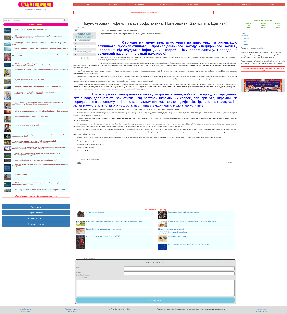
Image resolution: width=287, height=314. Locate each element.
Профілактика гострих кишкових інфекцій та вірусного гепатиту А (192, 221)
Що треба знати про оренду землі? (171, 229)
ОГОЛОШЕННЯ (192, 4)
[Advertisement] (140, 183)
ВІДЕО (219, 4)
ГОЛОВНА (86, 4)
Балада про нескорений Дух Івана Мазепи (184, 212)
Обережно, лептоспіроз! (95, 212)
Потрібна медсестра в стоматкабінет (143, 12)
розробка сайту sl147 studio (25, 310)
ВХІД (272, 4)
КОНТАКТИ (245, 4)
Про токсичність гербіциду (177, 232)
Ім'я (77, 267)
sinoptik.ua (260, 48)
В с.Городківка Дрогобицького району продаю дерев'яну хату (35, 196)
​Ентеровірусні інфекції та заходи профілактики (103, 229)
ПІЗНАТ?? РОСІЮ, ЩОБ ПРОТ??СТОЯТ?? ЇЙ (103, 236)
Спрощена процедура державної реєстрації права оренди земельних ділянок (115, 221)
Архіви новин (72, 311)
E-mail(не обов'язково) (83, 273)
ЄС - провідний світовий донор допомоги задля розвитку (189, 245)
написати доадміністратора (261, 310)
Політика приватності (72, 309)
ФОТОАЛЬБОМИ (166, 4)
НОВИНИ (112, 4)
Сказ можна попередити (177, 236)
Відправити (155, 300)
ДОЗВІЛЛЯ (139, 4)
